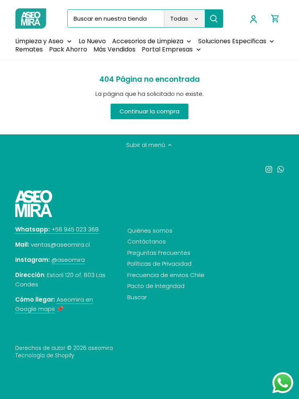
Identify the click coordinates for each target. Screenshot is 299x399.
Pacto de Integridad (156, 286)
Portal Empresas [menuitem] (167, 49)
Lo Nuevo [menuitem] (92, 41)
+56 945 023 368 (57, 229)
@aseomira (68, 260)
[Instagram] (269, 168)
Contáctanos (146, 241)
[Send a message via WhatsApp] (283, 383)
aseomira (100, 348)
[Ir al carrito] (275, 18)
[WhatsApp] (280, 168)
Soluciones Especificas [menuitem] (232, 41)
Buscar (137, 297)
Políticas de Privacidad (159, 264)
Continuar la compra (149, 111)
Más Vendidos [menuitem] (114, 49)
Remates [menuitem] (29, 49)
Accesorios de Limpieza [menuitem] (147, 41)
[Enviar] (214, 18)
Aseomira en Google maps (54, 304)
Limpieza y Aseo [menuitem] (39, 41)
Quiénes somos (149, 230)
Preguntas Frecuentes (158, 253)
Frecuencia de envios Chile (165, 275)
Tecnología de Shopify (44, 355)
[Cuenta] (253, 18)
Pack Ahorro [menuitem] (68, 49)
